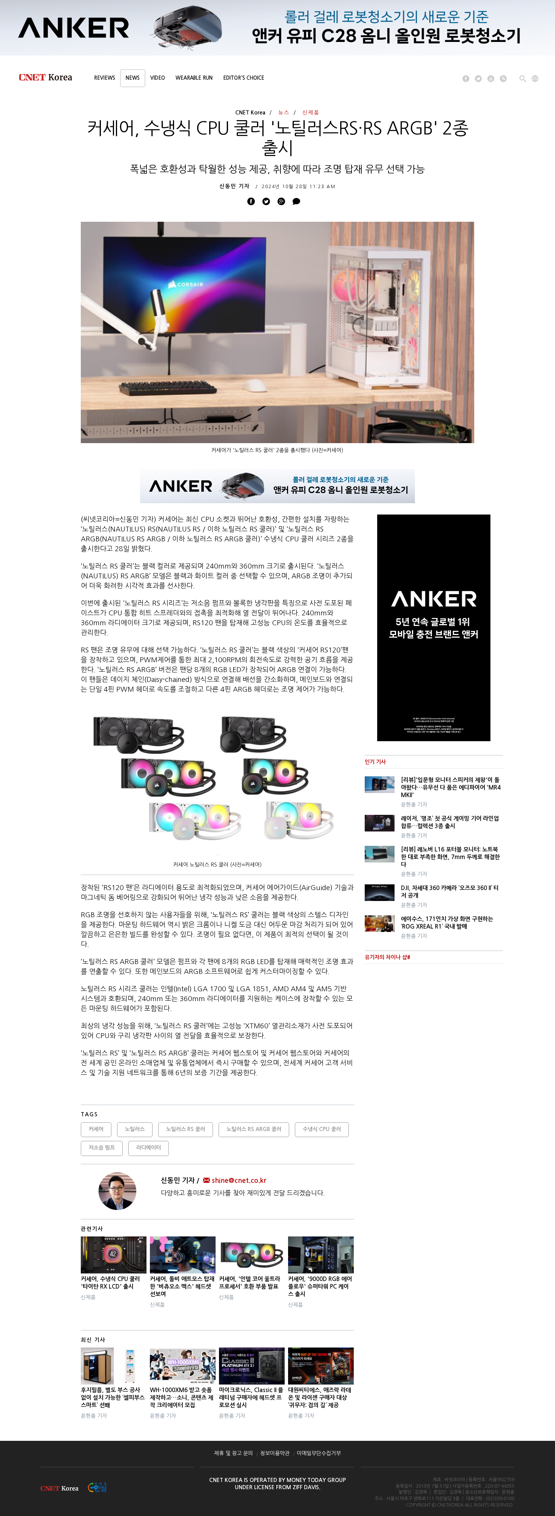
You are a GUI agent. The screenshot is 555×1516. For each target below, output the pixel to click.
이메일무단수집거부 (319, 1453)
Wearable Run (194, 78)
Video (157, 78)
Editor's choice (243, 78)
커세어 (96, 1129)
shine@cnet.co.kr (239, 1180)
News (133, 78)
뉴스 (284, 112)
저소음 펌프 (102, 1147)
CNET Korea (250, 112)
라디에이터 (148, 1147)
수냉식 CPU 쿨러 (322, 1129)
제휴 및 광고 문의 (233, 1453)
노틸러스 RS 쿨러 (185, 1129)
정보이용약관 (275, 1453)
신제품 (310, 112)
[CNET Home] (49, 79)
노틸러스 (135, 1129)
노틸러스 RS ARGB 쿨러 (254, 1129)
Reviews (104, 78)
